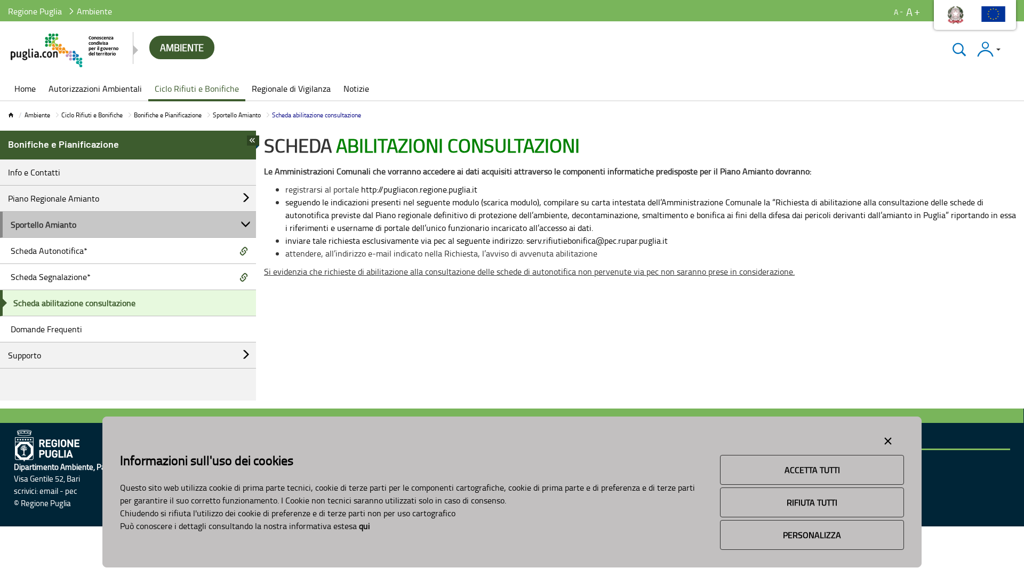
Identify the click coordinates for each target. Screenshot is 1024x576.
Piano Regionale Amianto (53, 198)
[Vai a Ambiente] (65, 50)
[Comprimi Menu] (253, 143)
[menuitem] (25, 89)
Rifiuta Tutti (812, 502)
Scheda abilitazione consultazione (74, 303)
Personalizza (812, 535)
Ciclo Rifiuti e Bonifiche (92, 114)
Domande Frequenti (46, 329)
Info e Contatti (34, 172)
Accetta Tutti (812, 470)
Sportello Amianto (237, 114)
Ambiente (37, 114)
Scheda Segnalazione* (51, 277)
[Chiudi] (959, 49)
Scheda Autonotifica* (49, 251)
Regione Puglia (35, 11)
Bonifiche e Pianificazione (168, 114)
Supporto (24, 355)
